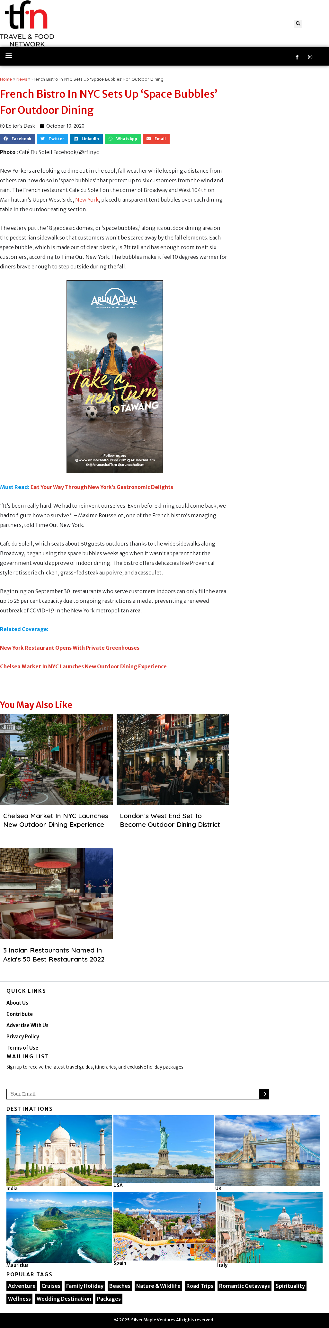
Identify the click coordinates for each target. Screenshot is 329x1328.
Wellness (19, 1299)
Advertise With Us (27, 1025)
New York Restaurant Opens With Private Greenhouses (69, 648)
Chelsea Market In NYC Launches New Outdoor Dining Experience (83, 666)
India (12, 1188)
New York (87, 199)
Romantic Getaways (244, 1286)
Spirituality (290, 1286)
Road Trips (199, 1286)
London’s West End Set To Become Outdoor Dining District (170, 819)
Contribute (19, 1014)
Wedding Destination (64, 1299)
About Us (17, 1003)
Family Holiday (84, 1286)
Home (6, 79)
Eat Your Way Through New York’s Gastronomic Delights (102, 487)
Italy (222, 1265)
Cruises (50, 1286)
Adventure (22, 1286)
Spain (119, 1263)
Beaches (119, 1286)
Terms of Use (22, 1048)
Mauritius (17, 1265)
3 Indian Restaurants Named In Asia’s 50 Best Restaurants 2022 (53, 954)
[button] (298, 24)
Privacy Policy (22, 1037)
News (21, 79)
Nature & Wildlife (158, 1286)
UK (218, 1188)
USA (118, 1185)
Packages (109, 1299)
